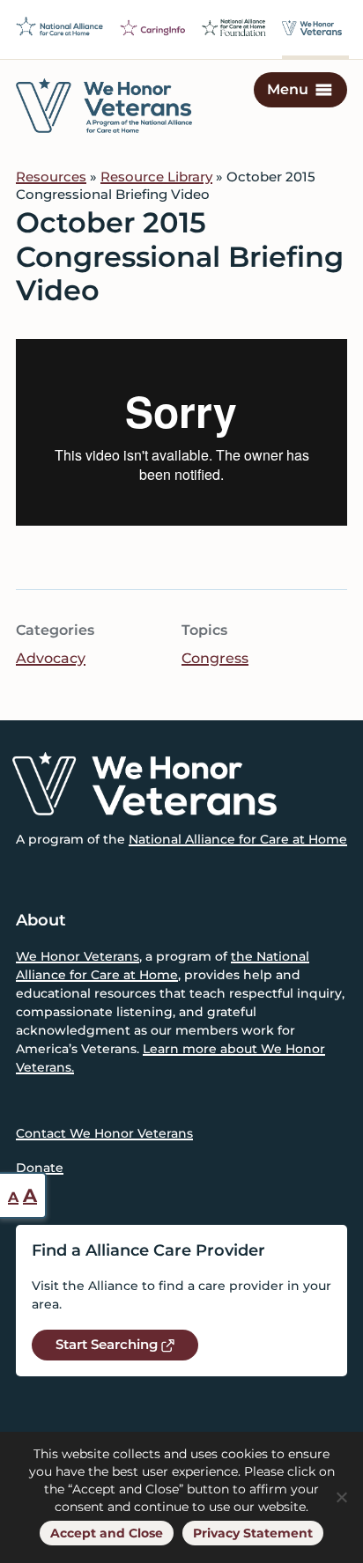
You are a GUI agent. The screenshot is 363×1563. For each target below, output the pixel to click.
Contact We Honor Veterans (104, 1133)
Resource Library (156, 176)
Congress (215, 658)
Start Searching (108, 1344)
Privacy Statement (253, 1533)
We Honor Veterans (77, 956)
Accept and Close (106, 1533)
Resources (51, 176)
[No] (341, 1497)
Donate (39, 1168)
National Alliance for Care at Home (238, 839)
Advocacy (50, 658)
